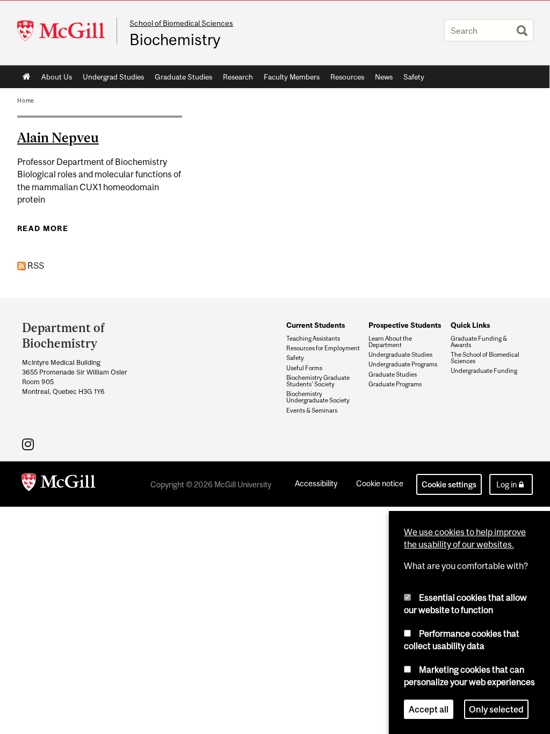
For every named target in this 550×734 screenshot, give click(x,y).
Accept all (428, 709)
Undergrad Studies (113, 77)
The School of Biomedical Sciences (485, 357)
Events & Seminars (311, 410)
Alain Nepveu (58, 137)
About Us (56, 77)
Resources (347, 77)
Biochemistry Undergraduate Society (318, 397)
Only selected (496, 709)
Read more (42, 228)
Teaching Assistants (313, 338)
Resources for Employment (323, 348)
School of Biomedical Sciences (181, 23)
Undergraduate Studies (400, 354)
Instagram (29, 443)
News (384, 77)
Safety (413, 77)
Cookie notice (379, 483)
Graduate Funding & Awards (479, 341)
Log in (506, 484)
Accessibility (316, 483)
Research (238, 77)
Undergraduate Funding (484, 371)
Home (26, 77)
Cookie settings (449, 484)
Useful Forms (304, 368)
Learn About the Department (390, 341)
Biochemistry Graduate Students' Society (318, 381)
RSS (35, 265)
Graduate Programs (395, 384)
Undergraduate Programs (402, 364)
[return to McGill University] (58, 484)
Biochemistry (174, 40)
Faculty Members (292, 77)
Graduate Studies (183, 77)
